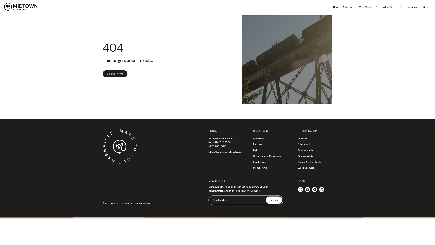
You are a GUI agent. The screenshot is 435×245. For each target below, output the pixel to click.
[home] (20, 7)
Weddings (258, 138)
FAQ (255, 150)
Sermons (412, 7)
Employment (260, 162)
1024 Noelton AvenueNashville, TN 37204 (220, 142)
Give (425, 7)
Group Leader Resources (267, 156)
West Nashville (306, 167)
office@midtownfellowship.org (225, 151)
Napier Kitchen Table (309, 162)
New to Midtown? (343, 7)
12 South (303, 138)
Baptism (258, 144)
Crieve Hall (304, 144)
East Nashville (305, 150)
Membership (260, 167)
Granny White (306, 156)
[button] (368, 7)
